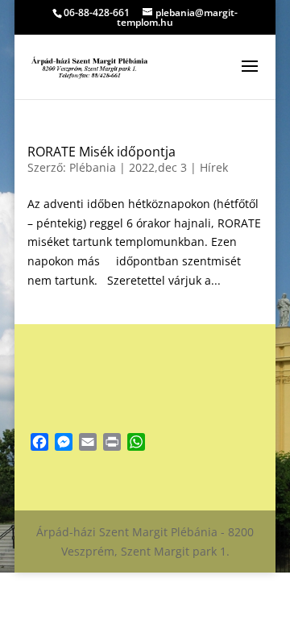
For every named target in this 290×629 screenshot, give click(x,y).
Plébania (92, 167)
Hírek (214, 167)
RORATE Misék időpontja (101, 151)
